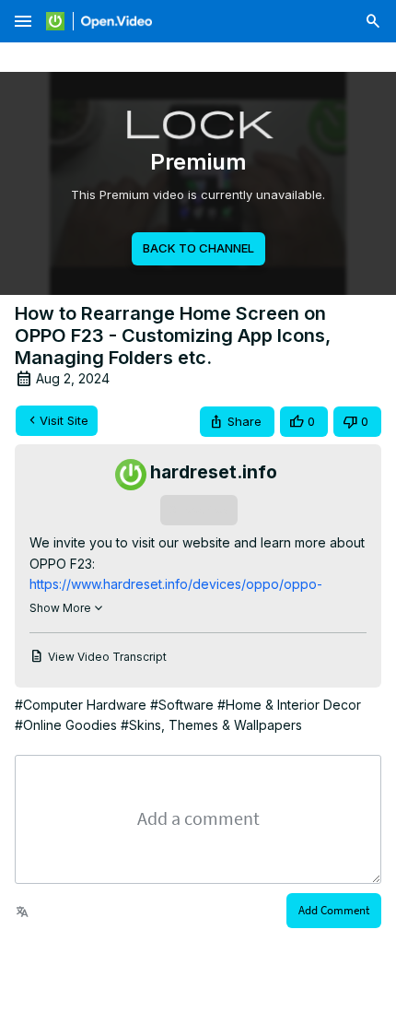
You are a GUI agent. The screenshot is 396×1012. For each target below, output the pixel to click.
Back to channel (198, 248)
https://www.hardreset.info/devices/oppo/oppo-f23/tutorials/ (175, 584)
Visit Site (64, 420)
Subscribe (198, 509)
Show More (60, 608)
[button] (237, 421)
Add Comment (333, 910)
